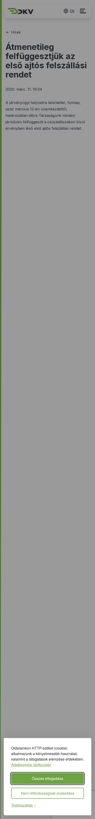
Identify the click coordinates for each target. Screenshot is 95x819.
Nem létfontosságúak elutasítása (47, 793)
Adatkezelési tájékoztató (31, 764)
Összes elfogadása (47, 778)
